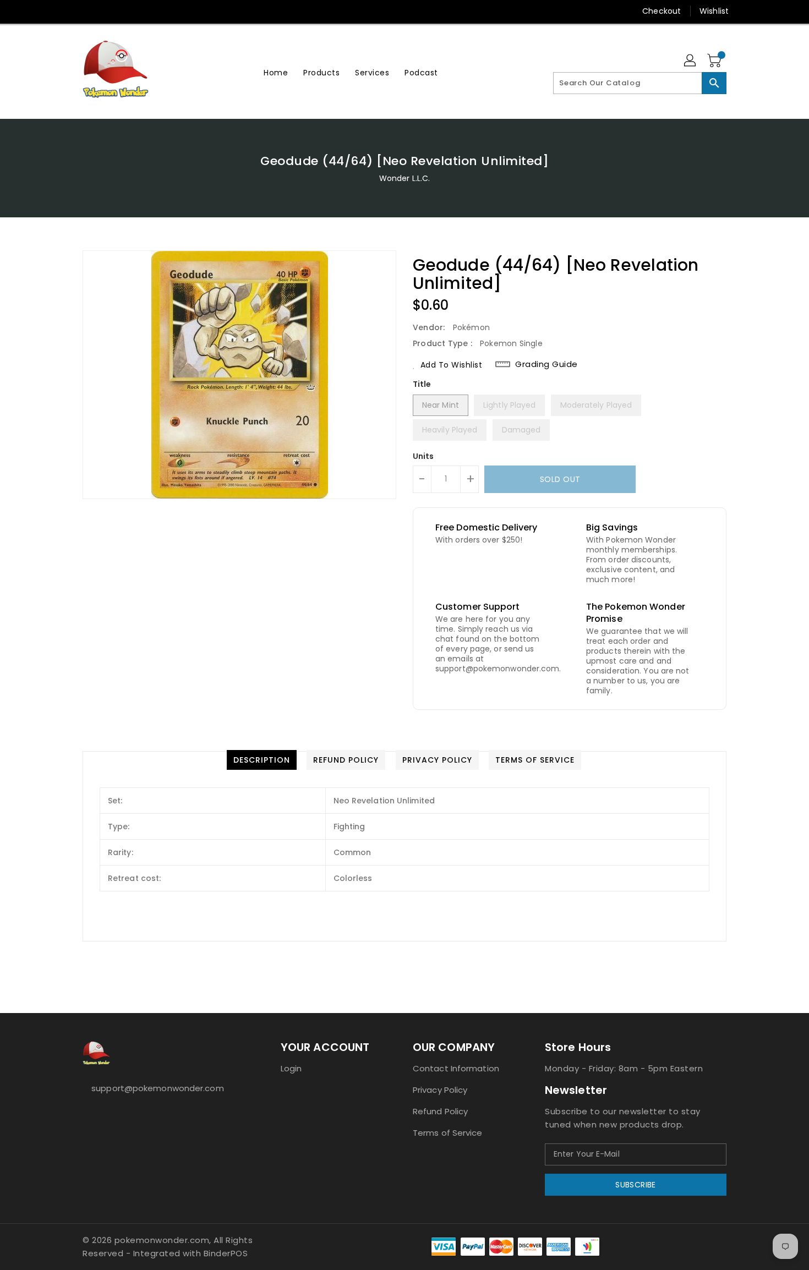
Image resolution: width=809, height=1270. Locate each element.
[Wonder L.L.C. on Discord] (151, 11)
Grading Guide (546, 364)
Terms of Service (448, 1132)
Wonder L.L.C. (404, 178)
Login (291, 1068)
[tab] (262, 760)
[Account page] (691, 61)
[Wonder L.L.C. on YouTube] (130, 11)
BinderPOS (226, 1253)
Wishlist (714, 11)
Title (422, 384)
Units (423, 456)
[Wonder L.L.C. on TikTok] (172, 11)
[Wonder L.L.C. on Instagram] (109, 11)
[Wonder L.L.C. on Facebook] (67, 11)
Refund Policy (440, 1111)
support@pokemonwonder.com (157, 1088)
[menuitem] (275, 72)
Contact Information (456, 1068)
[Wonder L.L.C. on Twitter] (88, 11)
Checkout (661, 11)
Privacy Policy (440, 1090)
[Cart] (715, 61)
